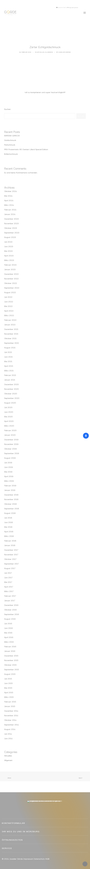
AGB (47, 858)
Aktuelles (40, 52)
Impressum (28, 858)
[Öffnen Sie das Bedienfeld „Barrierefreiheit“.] (86, 436)
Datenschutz (39, 858)
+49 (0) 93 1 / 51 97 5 (62, 7)
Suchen (7, 109)
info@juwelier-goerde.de (73, 7)
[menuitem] (83, 7)
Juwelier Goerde (64, 52)
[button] (83, 7)
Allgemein (49, 52)
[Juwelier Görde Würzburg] (10, 12)
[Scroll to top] (84, 863)
